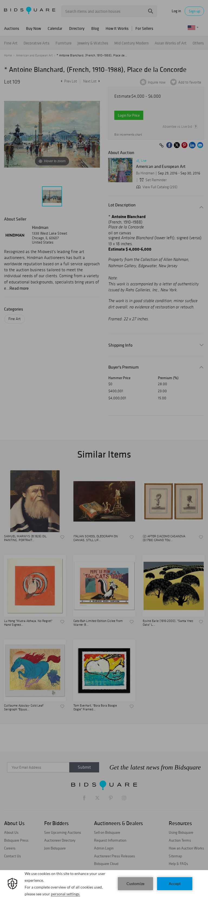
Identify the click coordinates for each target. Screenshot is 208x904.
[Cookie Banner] (104, 887)
